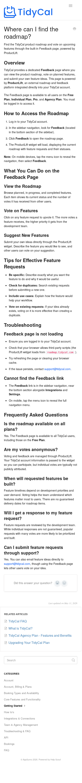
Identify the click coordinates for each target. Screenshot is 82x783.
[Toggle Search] (73, 660)
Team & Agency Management (21, 725)
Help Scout (55, 759)
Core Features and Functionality (22, 699)
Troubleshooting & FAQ (17, 731)
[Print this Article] (74, 29)
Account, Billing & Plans (18, 686)
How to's (9, 712)
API (6, 737)
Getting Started (13, 706)
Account (8, 680)
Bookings (9, 744)
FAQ (6, 750)
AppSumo (27, 759)
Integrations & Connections (19, 718)
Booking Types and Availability (21, 693)
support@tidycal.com (57, 369)
